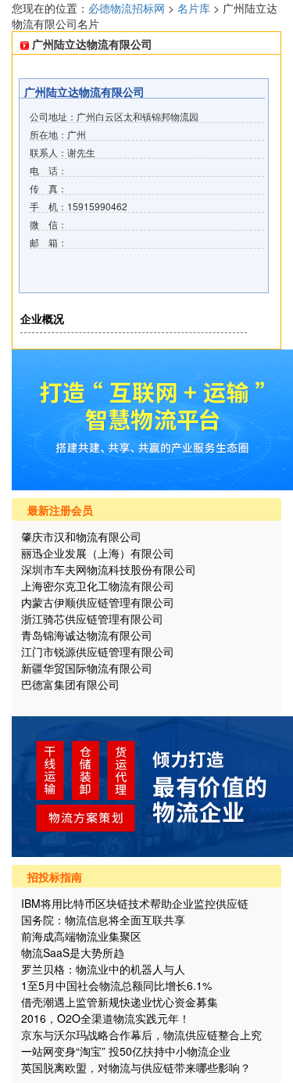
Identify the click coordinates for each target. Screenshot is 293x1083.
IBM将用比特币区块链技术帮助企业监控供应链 (134, 903)
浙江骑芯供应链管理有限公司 (92, 618)
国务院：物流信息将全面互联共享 (103, 919)
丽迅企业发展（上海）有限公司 (97, 553)
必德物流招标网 (128, 8)
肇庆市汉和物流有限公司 (81, 536)
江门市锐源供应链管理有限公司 (97, 651)
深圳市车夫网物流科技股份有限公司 (108, 569)
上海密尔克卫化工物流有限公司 (97, 585)
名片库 (193, 8)
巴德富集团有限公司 (70, 684)
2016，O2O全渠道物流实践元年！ (105, 1018)
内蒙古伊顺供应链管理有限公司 (97, 602)
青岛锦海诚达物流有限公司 (86, 635)
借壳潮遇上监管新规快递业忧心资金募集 (119, 1001)
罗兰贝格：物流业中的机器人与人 (103, 969)
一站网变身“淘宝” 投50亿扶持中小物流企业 (125, 1051)
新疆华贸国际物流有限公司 (86, 668)
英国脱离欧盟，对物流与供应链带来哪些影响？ (136, 1067)
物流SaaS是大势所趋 (72, 952)
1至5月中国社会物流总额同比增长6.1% (116, 985)
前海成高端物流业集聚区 (81, 936)
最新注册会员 (60, 510)
